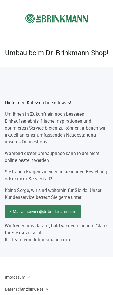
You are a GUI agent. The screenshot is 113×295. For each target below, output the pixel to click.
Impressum (15, 277)
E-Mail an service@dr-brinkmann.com (42, 211)
